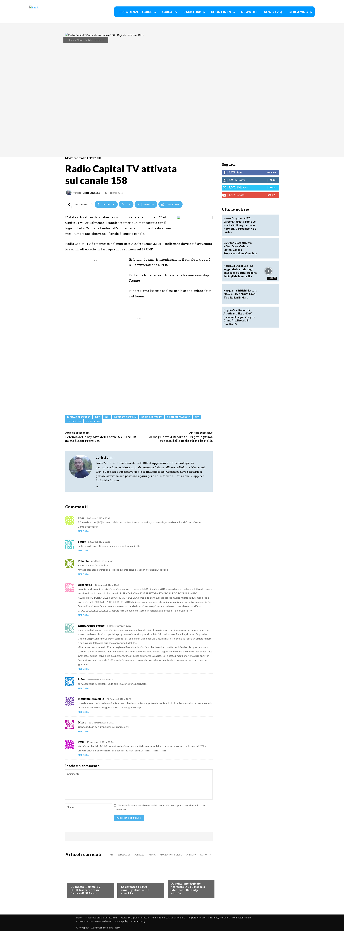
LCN (107, 417)
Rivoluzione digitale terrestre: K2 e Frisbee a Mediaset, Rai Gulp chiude (188, 888)
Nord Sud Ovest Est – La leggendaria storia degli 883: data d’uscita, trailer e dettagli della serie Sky (240, 271)
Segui (273, 180)
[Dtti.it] (51, 12)
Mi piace (271, 172)
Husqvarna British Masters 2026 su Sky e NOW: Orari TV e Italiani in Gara (240, 294)
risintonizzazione (178, 417)
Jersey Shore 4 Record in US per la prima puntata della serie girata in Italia (181, 439)
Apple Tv (191, 855)
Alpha (152, 855)
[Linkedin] (97, 485)
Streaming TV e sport (219, 917)
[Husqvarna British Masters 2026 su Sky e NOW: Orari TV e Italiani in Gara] (268, 294)
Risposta (83, 531)
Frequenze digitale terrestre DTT (101, 917)
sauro (82, 541)
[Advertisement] (95, 287)
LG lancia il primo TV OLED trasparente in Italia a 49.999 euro (86, 890)
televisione (93, 421)
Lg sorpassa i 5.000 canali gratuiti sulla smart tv (135, 890)
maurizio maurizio (91, 698)
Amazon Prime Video (171, 855)
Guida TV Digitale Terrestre (135, 917)
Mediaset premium (125, 417)
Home (71, 39)
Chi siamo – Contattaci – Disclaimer (94, 921)
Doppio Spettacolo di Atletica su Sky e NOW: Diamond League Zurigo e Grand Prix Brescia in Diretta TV (239, 317)
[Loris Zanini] (69, 192)
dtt (97, 417)
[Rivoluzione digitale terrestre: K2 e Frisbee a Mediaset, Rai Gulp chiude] (189, 879)
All (111, 855)
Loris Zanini (91, 192)
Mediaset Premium (241, 917)
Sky (197, 417)
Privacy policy (121, 921)
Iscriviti (271, 195)
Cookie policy (138, 921)
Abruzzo (140, 855)
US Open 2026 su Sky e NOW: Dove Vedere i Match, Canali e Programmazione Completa (240, 248)
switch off (74, 421)
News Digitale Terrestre (90, 39)
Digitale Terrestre (78, 417)
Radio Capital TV (151, 417)
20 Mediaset (124, 855)
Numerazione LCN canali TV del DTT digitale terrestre (179, 917)
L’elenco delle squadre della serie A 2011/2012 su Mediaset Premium (100, 439)
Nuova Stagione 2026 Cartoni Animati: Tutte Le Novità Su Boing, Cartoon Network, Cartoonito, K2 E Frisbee (239, 225)
